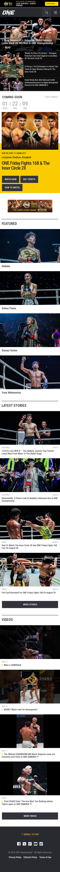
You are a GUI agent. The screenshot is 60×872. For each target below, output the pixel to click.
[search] (46, 12)
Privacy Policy (15, 857)
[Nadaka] (30, 246)
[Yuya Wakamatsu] (30, 372)
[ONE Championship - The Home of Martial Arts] (8, 12)
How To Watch (12, 187)
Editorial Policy (30, 857)
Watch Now (10, 179)
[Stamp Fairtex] (30, 330)
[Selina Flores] (30, 288)
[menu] (55, 12)
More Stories (30, 604)
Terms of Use (45, 857)
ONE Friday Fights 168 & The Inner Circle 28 (26, 165)
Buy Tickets (29, 179)
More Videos (30, 816)
